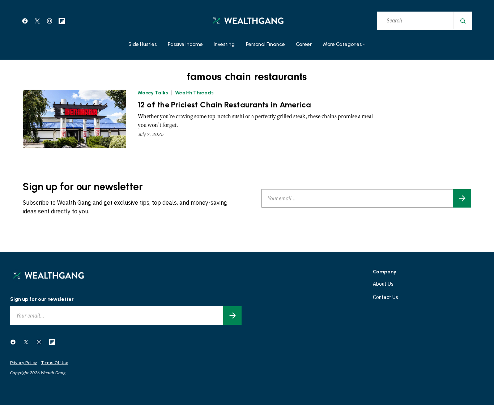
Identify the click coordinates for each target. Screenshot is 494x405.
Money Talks (153, 93)
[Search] (462, 20)
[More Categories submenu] (364, 44)
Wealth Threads (194, 93)
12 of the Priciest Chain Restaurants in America (224, 105)
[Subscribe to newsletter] (462, 198)
